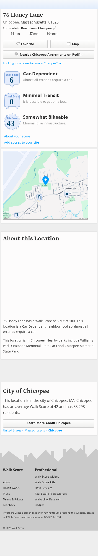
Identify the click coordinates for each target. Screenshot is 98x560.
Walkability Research (48, 499)
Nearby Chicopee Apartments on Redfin (51, 55)
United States (12, 430)
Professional (46, 470)
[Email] (19, 476)
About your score (17, 136)
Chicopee (11, 22)
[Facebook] (12, 476)
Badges (39, 505)
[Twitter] (5, 476)
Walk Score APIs (45, 482)
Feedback (9, 505)
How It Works (11, 488)
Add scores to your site (21, 143)
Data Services (43, 488)
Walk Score (13, 470)
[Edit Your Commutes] (54, 27)
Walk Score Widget (47, 476)
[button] (45, 180)
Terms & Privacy (13, 499)
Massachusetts (35, 430)
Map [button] (75, 44)
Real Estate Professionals (51, 493)
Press (6, 493)
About (6, 482)
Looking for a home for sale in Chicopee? (30, 63)
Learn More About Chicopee (49, 423)
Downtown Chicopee (36, 28)
